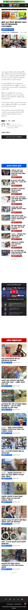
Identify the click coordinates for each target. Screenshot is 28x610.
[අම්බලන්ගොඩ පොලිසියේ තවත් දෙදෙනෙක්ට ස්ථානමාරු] (5, 244)
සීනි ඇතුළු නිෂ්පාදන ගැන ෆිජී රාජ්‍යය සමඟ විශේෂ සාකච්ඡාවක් (18, 227)
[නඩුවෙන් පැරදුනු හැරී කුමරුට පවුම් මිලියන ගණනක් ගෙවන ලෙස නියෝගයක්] (14, 512)
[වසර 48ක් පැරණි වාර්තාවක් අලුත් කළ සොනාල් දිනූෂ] (14, 443)
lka (6, 120)
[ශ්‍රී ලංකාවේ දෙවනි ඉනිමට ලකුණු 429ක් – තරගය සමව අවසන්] (5, 182)
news (9, 120)
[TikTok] (14, 599)
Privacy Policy (10, 604)
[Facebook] (5, 599)
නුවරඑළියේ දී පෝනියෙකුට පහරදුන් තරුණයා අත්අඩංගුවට (18, 190)
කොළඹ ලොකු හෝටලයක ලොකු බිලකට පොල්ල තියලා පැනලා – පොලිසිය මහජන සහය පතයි (13, 382)
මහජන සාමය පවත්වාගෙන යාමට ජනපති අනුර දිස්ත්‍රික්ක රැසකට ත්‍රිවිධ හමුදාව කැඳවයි (18, 199)
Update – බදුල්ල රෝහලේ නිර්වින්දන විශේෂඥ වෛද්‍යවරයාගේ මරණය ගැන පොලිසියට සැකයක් (12, 429)
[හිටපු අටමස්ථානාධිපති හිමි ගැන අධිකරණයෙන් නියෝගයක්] (14, 350)
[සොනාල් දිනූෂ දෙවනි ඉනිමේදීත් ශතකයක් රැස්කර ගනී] (5, 209)
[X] (18, 599)
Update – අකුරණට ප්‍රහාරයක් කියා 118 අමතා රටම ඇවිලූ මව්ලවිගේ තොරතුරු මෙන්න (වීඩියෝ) (12, 474)
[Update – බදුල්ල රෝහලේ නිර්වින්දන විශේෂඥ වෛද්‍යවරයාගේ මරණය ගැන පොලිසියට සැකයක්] (14, 419)
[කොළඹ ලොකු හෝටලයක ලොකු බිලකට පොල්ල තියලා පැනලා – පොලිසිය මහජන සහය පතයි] (14, 372)
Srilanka (13, 120)
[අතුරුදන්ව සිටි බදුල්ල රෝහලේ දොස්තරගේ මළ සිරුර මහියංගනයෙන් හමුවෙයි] (14, 555)
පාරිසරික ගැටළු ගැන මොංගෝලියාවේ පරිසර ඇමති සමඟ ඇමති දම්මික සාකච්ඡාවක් (18, 172)
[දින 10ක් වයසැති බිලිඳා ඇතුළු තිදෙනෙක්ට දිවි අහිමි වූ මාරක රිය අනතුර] (5, 253)
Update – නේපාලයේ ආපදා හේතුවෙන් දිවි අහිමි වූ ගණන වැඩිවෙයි (18, 235)
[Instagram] (10, 599)
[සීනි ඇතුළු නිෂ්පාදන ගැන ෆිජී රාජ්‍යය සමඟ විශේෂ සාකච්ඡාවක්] (5, 227)
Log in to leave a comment (12, 127)
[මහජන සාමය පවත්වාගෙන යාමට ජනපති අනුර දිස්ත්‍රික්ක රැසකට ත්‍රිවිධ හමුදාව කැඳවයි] (5, 199)
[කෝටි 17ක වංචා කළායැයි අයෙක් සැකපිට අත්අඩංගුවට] (14, 533)
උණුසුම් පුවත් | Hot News (8, 29)
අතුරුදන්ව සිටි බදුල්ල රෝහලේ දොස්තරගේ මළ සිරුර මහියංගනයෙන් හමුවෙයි (12, 565)
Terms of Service (17, 604)
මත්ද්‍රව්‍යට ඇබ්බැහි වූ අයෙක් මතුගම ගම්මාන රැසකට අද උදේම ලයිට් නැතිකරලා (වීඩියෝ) (11, 498)
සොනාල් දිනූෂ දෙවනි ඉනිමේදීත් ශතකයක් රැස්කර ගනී (18, 208)
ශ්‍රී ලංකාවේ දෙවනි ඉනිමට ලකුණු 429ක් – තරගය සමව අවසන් (14, 10)
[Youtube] (22, 599)
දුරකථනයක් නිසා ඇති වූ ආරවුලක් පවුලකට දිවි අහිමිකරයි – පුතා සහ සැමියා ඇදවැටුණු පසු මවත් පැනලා (14, 405)
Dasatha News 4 (15, 32)
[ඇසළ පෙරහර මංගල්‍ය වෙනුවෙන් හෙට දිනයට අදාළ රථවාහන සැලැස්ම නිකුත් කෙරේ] (5, 217)
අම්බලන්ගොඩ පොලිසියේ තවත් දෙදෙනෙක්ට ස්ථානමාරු (17, 243)
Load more (13, 259)
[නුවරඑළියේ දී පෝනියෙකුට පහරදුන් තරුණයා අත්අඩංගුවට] (5, 191)
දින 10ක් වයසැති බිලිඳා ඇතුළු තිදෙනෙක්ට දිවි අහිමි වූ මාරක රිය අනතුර (18, 252)
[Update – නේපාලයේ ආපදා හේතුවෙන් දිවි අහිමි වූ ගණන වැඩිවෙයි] (5, 236)
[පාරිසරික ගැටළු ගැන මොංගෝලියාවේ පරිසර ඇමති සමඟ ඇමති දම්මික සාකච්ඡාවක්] (5, 172)
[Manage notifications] (25, 604)
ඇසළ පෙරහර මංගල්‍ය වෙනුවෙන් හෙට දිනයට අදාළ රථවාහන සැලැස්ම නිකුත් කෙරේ (18, 218)
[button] (2, 5)
